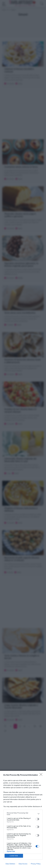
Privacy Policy (36, 864)
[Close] (42, 775)
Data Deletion (10, 864)
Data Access (23, 864)
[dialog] (23, 819)
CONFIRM (14, 856)
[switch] (37, 819)
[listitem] (23, 813)
